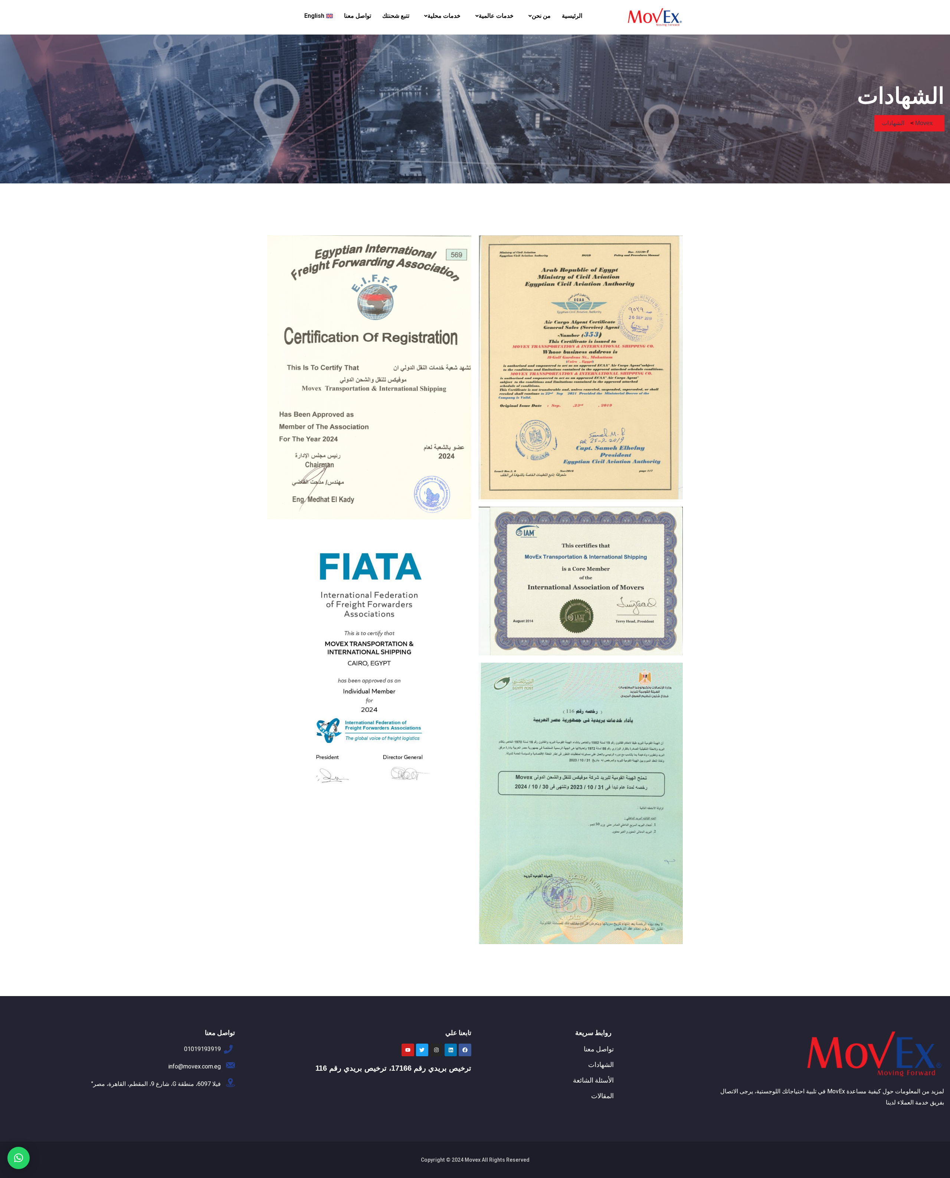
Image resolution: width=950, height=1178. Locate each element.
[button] (537, 16)
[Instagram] (436, 1050)
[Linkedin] (451, 1050)
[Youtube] (408, 1050)
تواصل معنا (357, 15)
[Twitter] (422, 1050)
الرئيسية (572, 15)
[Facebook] (465, 1050)
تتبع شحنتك (395, 15)
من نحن (541, 15)
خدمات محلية (444, 15)
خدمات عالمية (496, 15)
